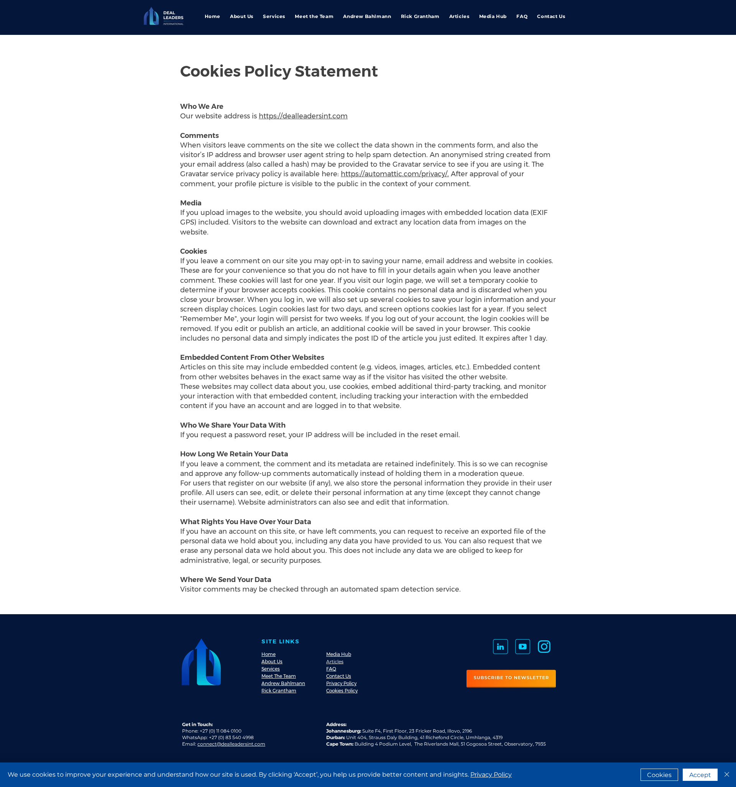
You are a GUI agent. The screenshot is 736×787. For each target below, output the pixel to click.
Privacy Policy (341, 683)
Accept (700, 775)
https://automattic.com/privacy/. (395, 174)
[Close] (726, 775)
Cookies (659, 775)
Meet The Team (278, 676)
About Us (272, 661)
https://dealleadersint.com (303, 116)
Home (268, 654)
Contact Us (338, 676)
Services (270, 669)
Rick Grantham (278, 691)
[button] (511, 678)
